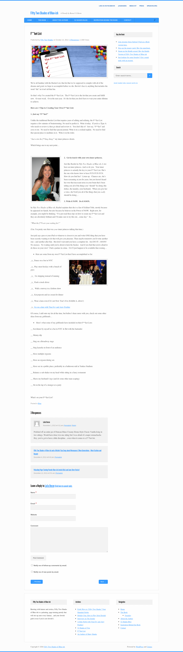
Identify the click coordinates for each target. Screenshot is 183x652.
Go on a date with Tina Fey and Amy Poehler (52, 307)
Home (29, 20)
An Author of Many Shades (87, 634)
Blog (39, 403)
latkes (124, 83)
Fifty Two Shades (46, 40)
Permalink (67, 425)
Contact (127, 20)
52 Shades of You (83, 628)
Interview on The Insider (86, 618)
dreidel (116, 83)
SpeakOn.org (152, 6)
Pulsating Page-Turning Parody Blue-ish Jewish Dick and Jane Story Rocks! (57, 469)
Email (34, 504)
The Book (40, 20)
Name (34, 492)
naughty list (135, 83)
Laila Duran (49, 486)
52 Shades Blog (80, 20)
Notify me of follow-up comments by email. (50, 565)
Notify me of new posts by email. (46, 572)
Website (34, 515)
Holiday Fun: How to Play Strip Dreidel (91, 615)
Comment (34, 526)
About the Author (60, 20)
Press (141, 6)
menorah (128, 83)
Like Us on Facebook (107, 6)
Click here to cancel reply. (63, 486)
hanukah (120, 83)
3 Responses (74, 40)
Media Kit (132, 6)
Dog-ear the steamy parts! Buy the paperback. (134, 48)
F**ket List (81, 631)
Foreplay (128, 615)
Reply (74, 425)
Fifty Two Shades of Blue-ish (44, 13)
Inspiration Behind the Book (106, 20)
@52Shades (122, 6)
